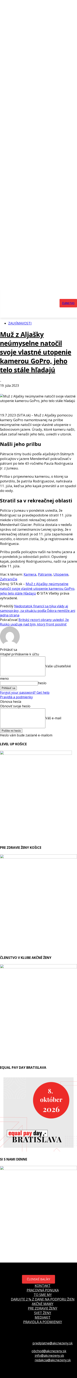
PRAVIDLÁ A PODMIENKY (42, 1322)
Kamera (30, 574)
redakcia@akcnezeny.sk (53, 1360)
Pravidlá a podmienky (16, 697)
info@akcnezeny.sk (49, 1355)
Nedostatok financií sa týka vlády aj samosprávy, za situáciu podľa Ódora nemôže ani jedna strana (37, 610)
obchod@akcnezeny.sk (49, 1351)
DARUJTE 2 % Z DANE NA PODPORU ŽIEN (43, 1299)
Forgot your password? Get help (24, 692)
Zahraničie (8, 579)
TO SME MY (43, 1294)
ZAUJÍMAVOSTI (20, 323)
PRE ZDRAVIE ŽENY (42, 1308)
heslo (42, 683)
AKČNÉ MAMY (42, 1304)
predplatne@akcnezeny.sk (52, 1343)
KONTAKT (43, 1285)
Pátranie (45, 574)
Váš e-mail (53, 718)
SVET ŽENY (42, 1313)
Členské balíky (38, 1279)
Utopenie (60, 574)
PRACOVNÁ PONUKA (43, 1290)
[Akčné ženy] (40, 303)
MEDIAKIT (43, 1317)
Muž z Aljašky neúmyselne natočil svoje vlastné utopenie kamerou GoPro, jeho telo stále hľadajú (35, 352)
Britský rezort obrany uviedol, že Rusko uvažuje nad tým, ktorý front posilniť (34, 622)
